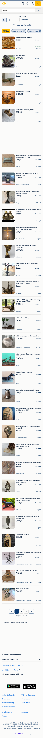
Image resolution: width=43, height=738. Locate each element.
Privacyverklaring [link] (8, 703)
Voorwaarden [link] (26, 699)
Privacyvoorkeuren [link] (8, 707)
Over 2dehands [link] (7, 712)
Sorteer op (23, 16)
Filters (7, 31)
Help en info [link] (6, 699)
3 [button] (26, 611)
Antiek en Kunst (17, 31)
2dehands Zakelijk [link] (8, 695)
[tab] (4, 20)
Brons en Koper (33, 31)
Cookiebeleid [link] (26, 703)
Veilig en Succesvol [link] (28, 695)
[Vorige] (11, 611)
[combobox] (18, 10)
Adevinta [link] (25, 712)
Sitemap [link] (5, 716)
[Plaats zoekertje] (38, 3)
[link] (4, 3)
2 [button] (21, 611)
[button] (27, 3)
